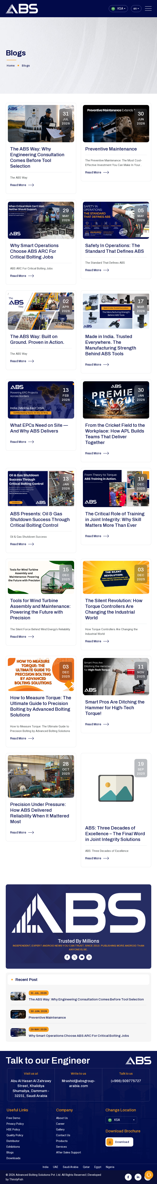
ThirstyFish (16, 1179)
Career (60, 1123)
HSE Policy (13, 1129)
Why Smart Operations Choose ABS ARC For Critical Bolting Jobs (79, 1036)
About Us (62, 1118)
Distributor (13, 1141)
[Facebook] (128, 1177)
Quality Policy (15, 1135)
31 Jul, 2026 (39, 993)
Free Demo (13, 1118)
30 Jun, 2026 (39, 1011)
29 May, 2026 (39, 1029)
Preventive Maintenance (47, 1017)
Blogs (10, 1152)
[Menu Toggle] (147, 8)
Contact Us (63, 1135)
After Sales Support (68, 1152)
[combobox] (118, 8)
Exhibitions (13, 1146)
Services (61, 1146)
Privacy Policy (15, 1123)
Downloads (13, 1158)
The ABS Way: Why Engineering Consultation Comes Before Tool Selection (86, 999)
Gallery (60, 1129)
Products (62, 1141)
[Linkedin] (138, 1177)
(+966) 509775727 (126, 1081)
